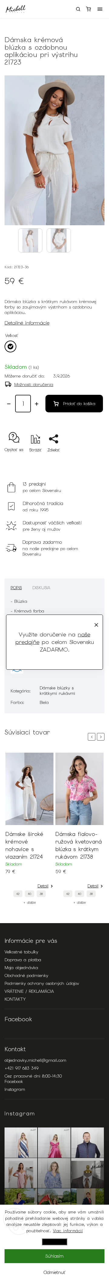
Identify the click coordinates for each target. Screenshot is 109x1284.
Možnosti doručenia (33, 384)
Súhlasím (54, 1256)
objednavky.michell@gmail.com (35, 1060)
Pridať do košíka (79, 403)
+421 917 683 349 (21, 1068)
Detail (50, 886)
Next (101, 736)
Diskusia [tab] (41, 587)
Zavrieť (88, 460)
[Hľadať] (78, 9)
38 (48, 894)
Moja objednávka (21, 967)
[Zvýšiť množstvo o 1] (36, 404)
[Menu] (100, 9)
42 (24, 894)
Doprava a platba (23, 959)
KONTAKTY (15, 999)
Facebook (14, 1081)
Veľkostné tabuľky (21, 952)
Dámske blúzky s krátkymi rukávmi (57, 690)
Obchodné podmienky (26, 975)
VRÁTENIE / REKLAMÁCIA (29, 991)
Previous (92, 736)
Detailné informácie (27, 322)
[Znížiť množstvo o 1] (9, 404)
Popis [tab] (16, 587)
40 (36, 894)
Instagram (15, 1089)
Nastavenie (54, 1241)
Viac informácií (68, 1230)
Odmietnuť (54, 1272)
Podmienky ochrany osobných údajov (42, 983)
